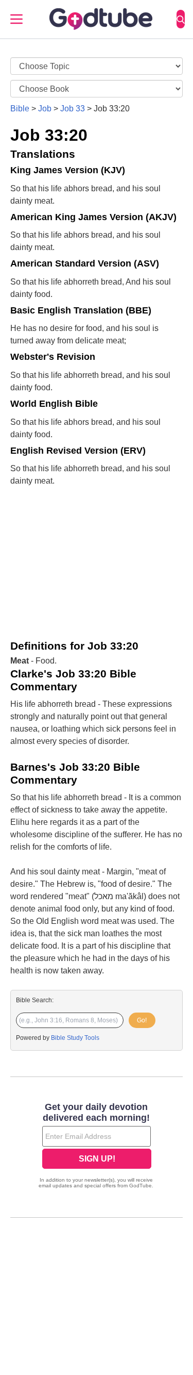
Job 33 (72, 108)
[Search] (181, 19)
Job (44, 108)
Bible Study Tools (75, 1037)
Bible (19, 108)
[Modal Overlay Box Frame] (96, 1146)
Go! (142, 1020)
